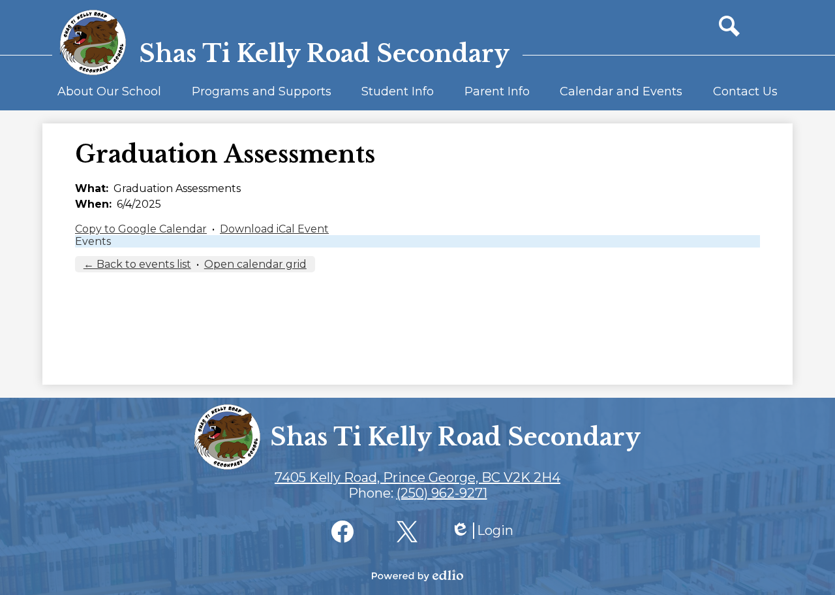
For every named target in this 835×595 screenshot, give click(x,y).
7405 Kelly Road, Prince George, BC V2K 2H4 (417, 477)
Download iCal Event (274, 229)
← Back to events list (137, 264)
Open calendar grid (255, 264)
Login (482, 531)
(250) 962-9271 (442, 493)
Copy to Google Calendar (141, 229)
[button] (109, 97)
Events (93, 241)
